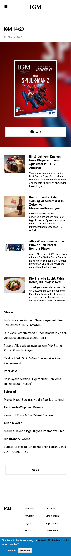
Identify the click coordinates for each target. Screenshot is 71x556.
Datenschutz (52, 530)
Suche (28, 530)
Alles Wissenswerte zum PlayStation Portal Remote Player (46, 245)
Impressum (52, 523)
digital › (35, 132)
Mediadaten (52, 516)
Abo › (35, 470)
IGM (35, 7)
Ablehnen (25, 550)
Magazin (29, 516)
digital (28, 523)
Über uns (50, 508)
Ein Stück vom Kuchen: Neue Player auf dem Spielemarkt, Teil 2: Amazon (45, 162)
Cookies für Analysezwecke (53, 540)
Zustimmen (9, 550)
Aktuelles (30, 508)
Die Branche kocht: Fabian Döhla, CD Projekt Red (47, 280)
